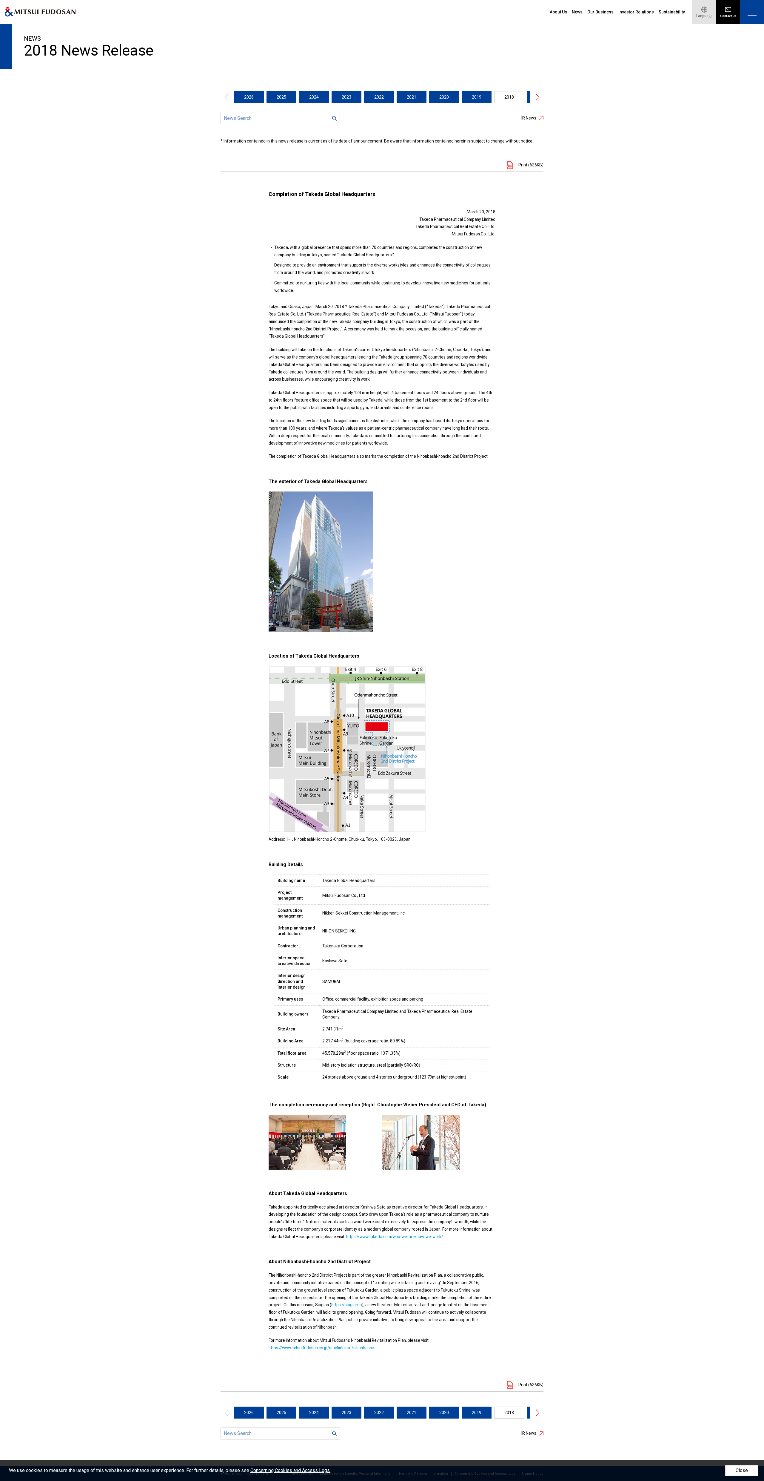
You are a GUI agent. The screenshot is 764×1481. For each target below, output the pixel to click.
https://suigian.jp (346, 1304)
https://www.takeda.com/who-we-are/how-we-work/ (394, 1236)
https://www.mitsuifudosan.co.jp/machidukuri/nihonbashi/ (322, 1347)
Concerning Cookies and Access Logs (290, 1470)
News (577, 12)
